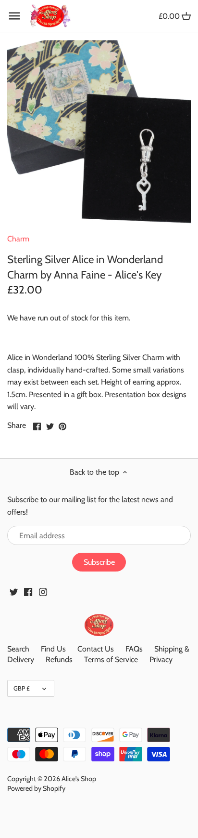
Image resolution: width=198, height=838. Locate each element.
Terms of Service (111, 659)
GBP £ (21, 688)
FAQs (134, 648)
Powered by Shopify (36, 788)
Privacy (161, 659)
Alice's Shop (79, 778)
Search (18, 648)
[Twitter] (14, 591)
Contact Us (95, 648)
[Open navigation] (14, 16)
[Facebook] (28, 591)
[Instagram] (43, 591)
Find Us (53, 648)
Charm (18, 238)
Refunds (59, 659)
